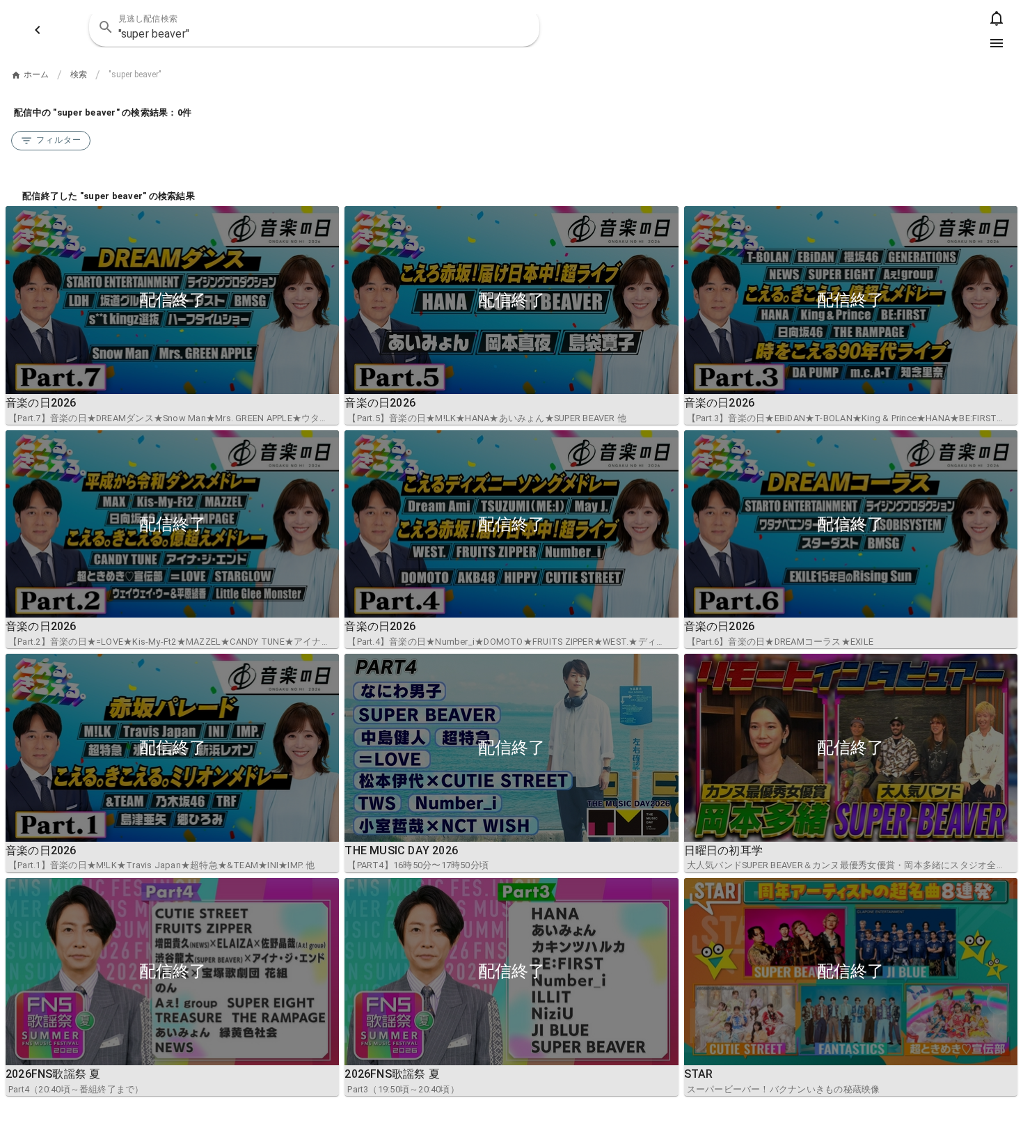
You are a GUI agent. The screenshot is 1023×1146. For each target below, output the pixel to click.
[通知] (996, 18)
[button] (520, 27)
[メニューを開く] (996, 43)
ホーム (36, 74)
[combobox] (314, 27)
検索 (78, 74)
